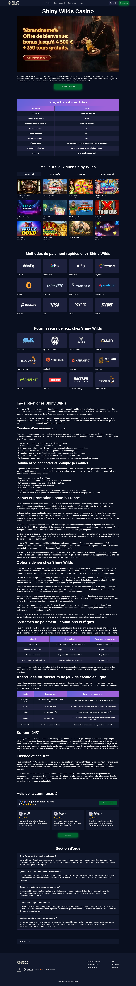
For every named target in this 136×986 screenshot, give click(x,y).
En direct (53, 174)
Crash (79, 174)
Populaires (27, 174)
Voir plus (68, 835)
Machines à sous (105, 174)
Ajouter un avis (108, 803)
